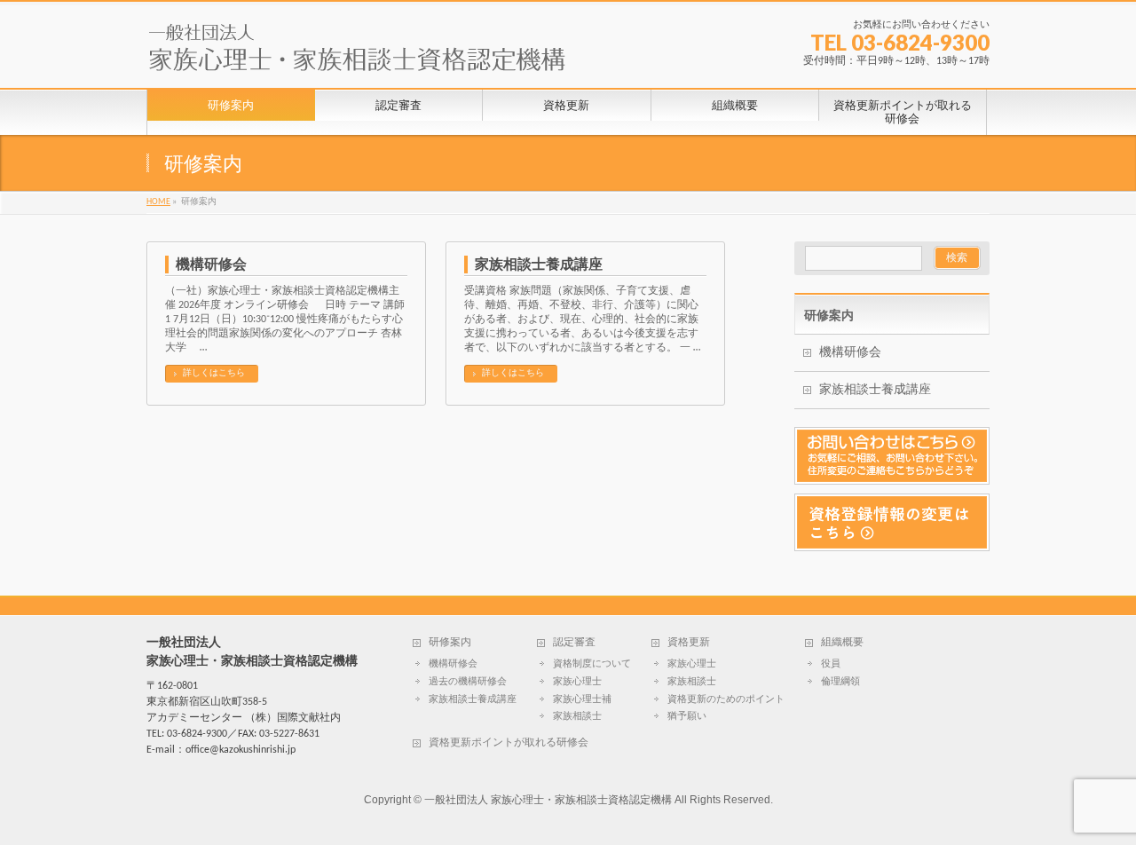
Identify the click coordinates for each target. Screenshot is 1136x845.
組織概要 (842, 642)
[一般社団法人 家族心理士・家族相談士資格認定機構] (357, 55)
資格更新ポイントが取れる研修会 (508, 743)
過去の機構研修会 (468, 682)
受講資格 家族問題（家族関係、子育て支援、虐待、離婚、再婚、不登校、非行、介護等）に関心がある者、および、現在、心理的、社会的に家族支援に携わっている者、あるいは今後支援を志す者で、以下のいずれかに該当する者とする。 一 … (582, 319)
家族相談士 (577, 717)
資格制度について (592, 664)
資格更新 (688, 642)
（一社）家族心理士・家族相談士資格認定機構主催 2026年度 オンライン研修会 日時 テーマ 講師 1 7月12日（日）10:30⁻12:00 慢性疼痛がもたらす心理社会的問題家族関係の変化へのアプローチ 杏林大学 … (285, 319)
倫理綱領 (840, 682)
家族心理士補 (582, 700)
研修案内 (829, 315)
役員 (830, 664)
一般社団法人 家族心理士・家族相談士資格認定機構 (548, 800)
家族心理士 (577, 682)
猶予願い (686, 717)
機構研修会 (211, 264)
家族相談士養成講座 (539, 264)
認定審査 (574, 642)
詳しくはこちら (214, 373)
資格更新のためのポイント (726, 700)
